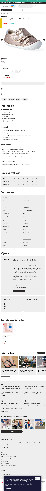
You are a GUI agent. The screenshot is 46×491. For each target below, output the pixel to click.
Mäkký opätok (26, 220)
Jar (23, 229)
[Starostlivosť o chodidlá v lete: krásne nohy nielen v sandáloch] (9, 362)
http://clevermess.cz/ (26, 164)
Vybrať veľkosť (23, 83)
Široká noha (25, 216)
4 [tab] (31, 376)
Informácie (4, 99)
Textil (24, 223)
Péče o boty (24, 99)
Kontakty (23, 2)
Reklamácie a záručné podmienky (8, 458)
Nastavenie (8, 488)
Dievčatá (25, 207)
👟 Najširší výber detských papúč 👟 (32, 0)
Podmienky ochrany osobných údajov (8, 465)
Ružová (24, 210)
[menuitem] (6, 10)
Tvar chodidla (11, 99)
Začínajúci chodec (27, 239)
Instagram (12, 431)
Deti (28, 207)
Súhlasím (37, 478)
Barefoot (25, 235)
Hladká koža (25, 226)
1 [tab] (5, 376)
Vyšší (24, 213)
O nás (2, 2)
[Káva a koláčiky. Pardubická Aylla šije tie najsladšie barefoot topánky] (27, 362)
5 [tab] (40, 376)
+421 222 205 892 (6, 474)
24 (16, 71)
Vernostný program (7, 2)
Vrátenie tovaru (27, 408)
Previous (2, 40)
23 (13, 71)
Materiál (18, 99)
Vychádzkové (26, 232)
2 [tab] (14, 376)
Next (44, 40)
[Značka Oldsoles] (5, 16)
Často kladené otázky (16, 2)
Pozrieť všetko (41, 352)
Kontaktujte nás (4, 411)
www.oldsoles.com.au (21, 287)
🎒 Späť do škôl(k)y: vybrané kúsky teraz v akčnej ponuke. (16, 0)
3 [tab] (23, 376)
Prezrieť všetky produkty (19, 290)
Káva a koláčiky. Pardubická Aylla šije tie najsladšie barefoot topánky (26, 372)
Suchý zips (25, 242)
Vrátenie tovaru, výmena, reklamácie (8, 456)
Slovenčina (41, 2)
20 (2, 71)
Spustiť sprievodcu (28, 396)
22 (9, 71)
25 (19, 71)
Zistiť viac (3, 395)
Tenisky (24, 197)
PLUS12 (14, 161)
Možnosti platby (4, 459)
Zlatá (32, 210)
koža (27, 223)
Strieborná (28, 210)
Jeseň (26, 229)
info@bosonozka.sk (7, 472)
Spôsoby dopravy (4, 461)
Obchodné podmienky (5, 463)
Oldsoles (25, 245)
